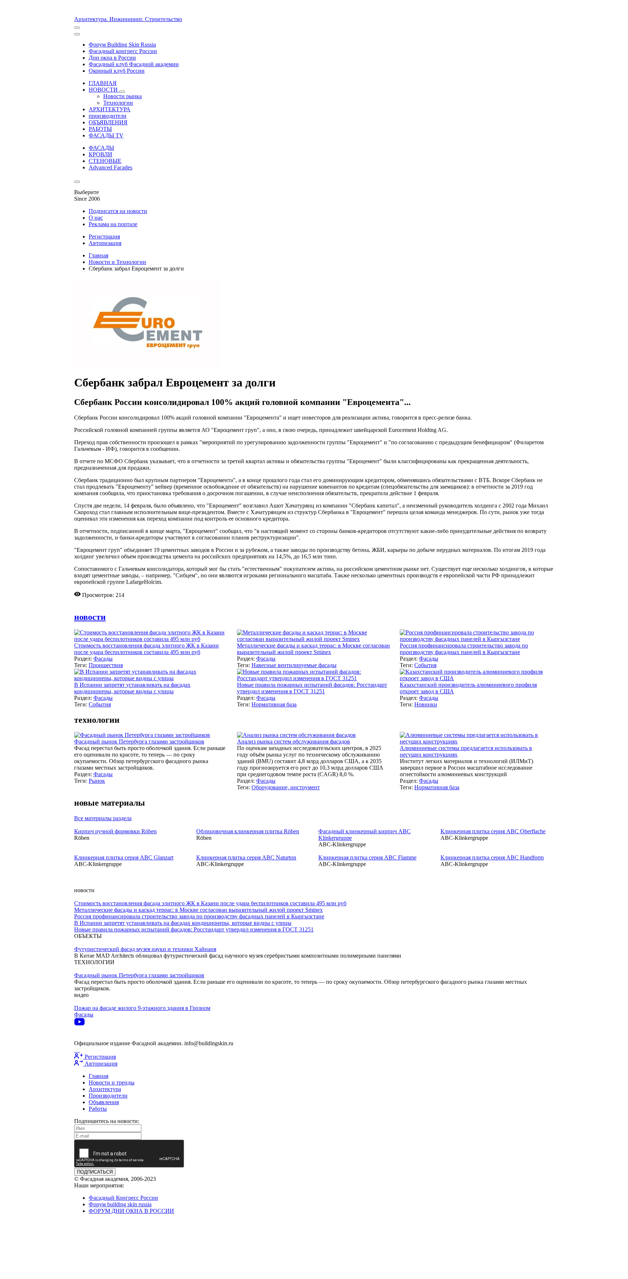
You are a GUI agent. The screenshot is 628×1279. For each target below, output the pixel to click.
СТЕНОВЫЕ (105, 161)
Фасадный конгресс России (123, 51)
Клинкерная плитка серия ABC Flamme (367, 857)
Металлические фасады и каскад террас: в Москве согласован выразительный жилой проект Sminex (313, 648)
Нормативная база (274, 704)
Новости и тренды (111, 1082)
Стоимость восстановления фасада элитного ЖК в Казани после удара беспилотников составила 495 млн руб (146, 648)
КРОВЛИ (100, 154)
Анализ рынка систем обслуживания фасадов (293, 741)
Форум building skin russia (120, 1204)
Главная (98, 255)
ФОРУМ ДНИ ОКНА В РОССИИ (131, 1211)
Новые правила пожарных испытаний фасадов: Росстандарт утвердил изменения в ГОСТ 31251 (312, 688)
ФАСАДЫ (101, 148)
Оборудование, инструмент (285, 787)
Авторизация (105, 243)
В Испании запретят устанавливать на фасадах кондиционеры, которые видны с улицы (132, 688)
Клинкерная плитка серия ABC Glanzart (123, 857)
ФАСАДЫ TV (106, 135)
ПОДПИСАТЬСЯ (95, 1172)
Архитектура (105, 1089)
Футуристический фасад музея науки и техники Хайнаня (145, 949)
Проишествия (106, 665)
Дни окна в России (112, 58)
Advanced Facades (110, 167)
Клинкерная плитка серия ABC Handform (492, 857)
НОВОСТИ (104, 90)
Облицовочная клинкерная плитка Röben (247, 831)
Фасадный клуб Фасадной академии (134, 64)
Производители (108, 1095)
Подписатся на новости (118, 211)
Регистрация (104, 236)
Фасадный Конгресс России (123, 1198)
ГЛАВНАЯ (103, 83)
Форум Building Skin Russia (122, 44)
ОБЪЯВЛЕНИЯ (108, 122)
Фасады (103, 658)
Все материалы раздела (103, 818)
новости (90, 617)
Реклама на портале (113, 224)
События (425, 665)
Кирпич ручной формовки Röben (115, 831)
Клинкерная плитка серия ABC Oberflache (493, 831)
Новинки (425, 704)
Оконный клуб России (117, 71)
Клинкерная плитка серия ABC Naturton (246, 857)
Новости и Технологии (117, 262)
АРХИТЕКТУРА (109, 109)
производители (107, 116)
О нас (96, 217)
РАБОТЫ (100, 129)
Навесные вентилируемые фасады (294, 665)
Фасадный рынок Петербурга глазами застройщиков (139, 741)
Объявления (104, 1102)
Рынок (97, 781)
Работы (98, 1109)
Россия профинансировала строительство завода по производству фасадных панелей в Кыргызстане (464, 648)
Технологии (118, 103)
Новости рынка (122, 96)
